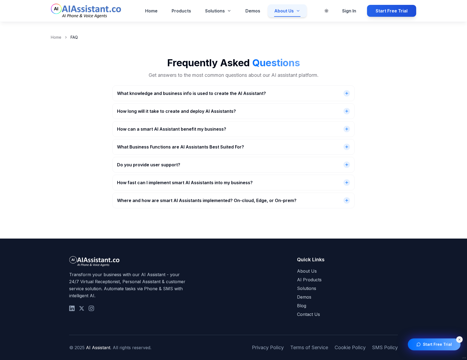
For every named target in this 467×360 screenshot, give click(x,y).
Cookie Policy (350, 347)
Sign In (349, 11)
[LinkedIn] (72, 308)
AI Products (309, 279)
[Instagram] (91, 308)
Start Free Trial (392, 11)
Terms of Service (309, 347)
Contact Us (308, 314)
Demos (252, 11)
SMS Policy (385, 347)
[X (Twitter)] (81, 308)
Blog (301, 305)
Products (181, 11)
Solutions (215, 11)
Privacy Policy (268, 347)
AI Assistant (98, 347)
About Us (284, 11)
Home (151, 11)
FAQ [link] (74, 37)
